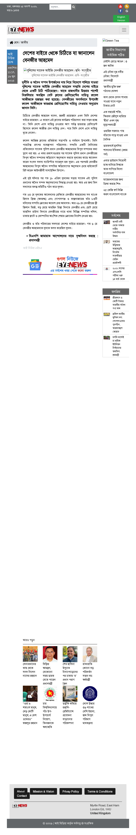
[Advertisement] (60, 458)
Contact (22, 796)
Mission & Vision (43, 791)
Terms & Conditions (99, 791)
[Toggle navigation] (124, 29)
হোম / (16, 42)
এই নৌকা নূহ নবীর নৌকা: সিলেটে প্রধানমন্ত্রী (113, 76)
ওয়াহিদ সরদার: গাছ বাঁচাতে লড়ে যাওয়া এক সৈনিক (115, 135)
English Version (121, 18)
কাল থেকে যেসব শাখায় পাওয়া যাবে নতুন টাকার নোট (115, 101)
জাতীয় (24, 42)
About (20, 791)
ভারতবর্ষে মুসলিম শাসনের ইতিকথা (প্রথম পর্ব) (115, 150)
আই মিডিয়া (60, 823)
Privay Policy (71, 791)
